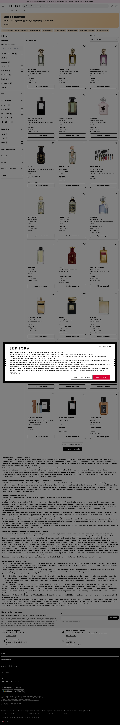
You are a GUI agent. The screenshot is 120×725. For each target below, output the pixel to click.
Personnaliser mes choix (82, 377)
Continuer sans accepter (104, 346)
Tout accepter (101, 377)
